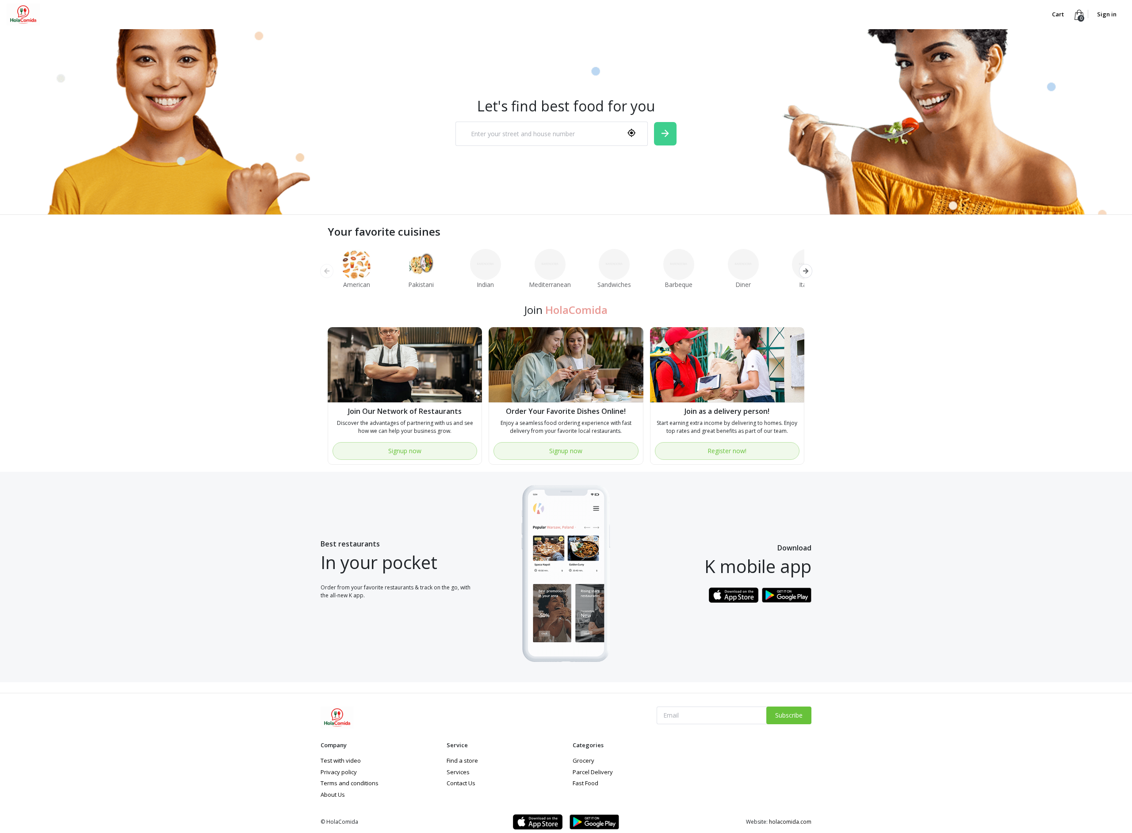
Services (458, 772)
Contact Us (461, 783)
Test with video (341, 760)
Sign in (1107, 14)
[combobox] (551, 134)
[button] (805, 271)
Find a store (462, 760)
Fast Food (585, 783)
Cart (1058, 14)
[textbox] (540, 134)
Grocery (583, 760)
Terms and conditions (350, 783)
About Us (333, 795)
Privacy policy (339, 772)
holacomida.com (790, 821)
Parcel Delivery (593, 772)
